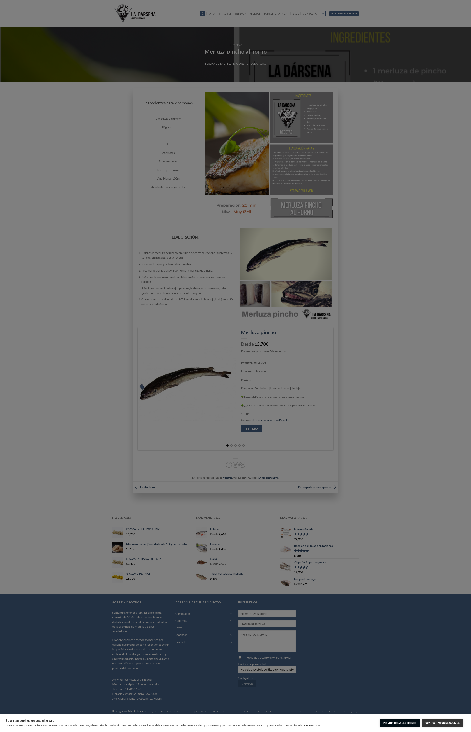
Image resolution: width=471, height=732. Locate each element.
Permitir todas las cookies (399, 723)
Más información (312, 725)
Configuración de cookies (442, 723)
